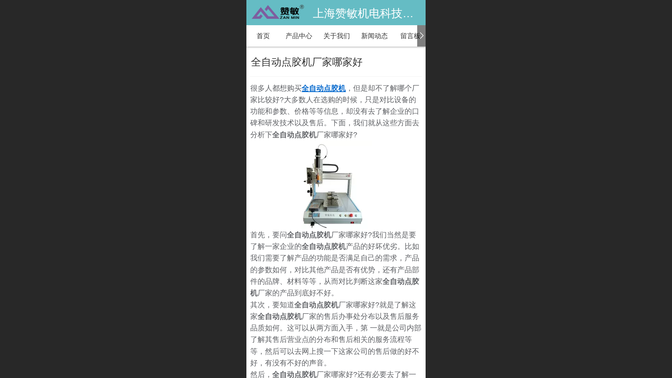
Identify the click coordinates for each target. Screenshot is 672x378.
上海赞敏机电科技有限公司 (380, 13)
